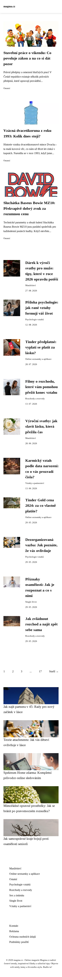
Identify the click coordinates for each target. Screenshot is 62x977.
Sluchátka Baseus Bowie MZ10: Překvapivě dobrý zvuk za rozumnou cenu (29, 208)
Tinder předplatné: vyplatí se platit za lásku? (40, 347)
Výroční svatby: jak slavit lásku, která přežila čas (41, 426)
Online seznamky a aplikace (38, 359)
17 (40, 671)
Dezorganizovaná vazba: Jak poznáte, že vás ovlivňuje (41, 545)
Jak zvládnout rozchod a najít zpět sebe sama (41, 624)
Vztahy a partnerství (34, 483)
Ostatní (6, 88)
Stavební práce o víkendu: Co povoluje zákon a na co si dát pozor (27, 58)
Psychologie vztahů (34, 319)
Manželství (30, 285)
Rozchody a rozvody (35, 398)
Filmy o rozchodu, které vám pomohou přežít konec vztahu (41, 387)
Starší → (54, 671)
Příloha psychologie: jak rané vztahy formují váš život (41, 307)
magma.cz (9, 6)
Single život (31, 602)
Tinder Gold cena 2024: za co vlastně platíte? (40, 505)
